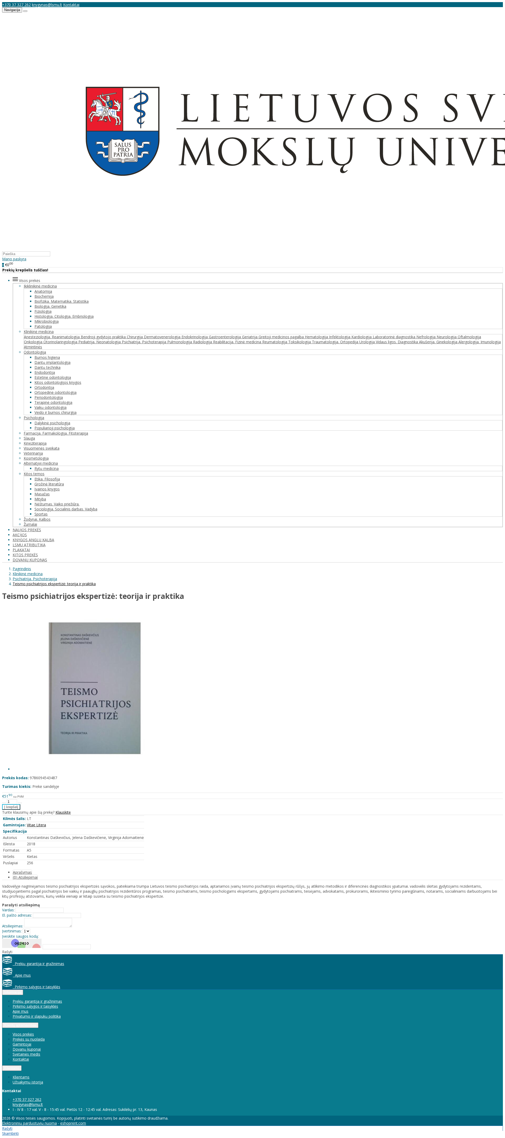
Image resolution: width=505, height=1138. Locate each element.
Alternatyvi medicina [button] (41, 463)
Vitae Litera (36, 824)
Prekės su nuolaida (29, 1039)
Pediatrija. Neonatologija (100, 341)
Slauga (29, 438)
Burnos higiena (47, 357)
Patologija (43, 326)
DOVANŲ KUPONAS (30, 559)
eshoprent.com (73, 1123)
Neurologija (447, 336)
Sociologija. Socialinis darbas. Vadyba (65, 508)
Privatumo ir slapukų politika (37, 1016)
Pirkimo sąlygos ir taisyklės (36, 986)
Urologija (367, 341)
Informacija (12, 992)
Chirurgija (135, 336)
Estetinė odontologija (52, 377)
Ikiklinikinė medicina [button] (40, 286)
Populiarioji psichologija (54, 427)
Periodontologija (48, 397)
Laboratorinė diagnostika (394, 336)
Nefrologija (426, 336)
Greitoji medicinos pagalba (282, 336)
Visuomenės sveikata (41, 448)
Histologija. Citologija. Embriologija (64, 316)
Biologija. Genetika (50, 306)
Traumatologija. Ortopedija (335, 341)
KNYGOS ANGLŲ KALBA (33, 539)
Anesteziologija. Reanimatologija (52, 336)
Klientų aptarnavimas (20, 1025)
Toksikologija (300, 341)
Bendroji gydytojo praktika (104, 336)
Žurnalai (30, 524)
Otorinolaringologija (60, 341)
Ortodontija (44, 387)
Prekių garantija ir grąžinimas (38, 963)
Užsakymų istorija (28, 1082)
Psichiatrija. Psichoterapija (144, 341)
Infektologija (340, 336)
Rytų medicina (46, 468)
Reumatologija (275, 341)
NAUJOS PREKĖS (27, 529)
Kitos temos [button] (34, 473)
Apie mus (22, 975)
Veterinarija (33, 453)
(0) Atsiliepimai (25, 877)
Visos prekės (23, 1034)
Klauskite (63, 812)
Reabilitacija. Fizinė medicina (237, 341)
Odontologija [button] (35, 352)
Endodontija (44, 372)
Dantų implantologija (52, 362)
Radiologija (203, 341)
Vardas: (8, 909)
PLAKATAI (21, 549)
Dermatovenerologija (162, 336)
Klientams (11, 1068)
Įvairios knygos (47, 488)
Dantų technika (47, 367)
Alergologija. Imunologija (479, 341)
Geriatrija (250, 336)
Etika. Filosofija (47, 478)
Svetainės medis (26, 1054)
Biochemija (44, 296)
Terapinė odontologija (53, 402)
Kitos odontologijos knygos (57, 382)
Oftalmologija (469, 336)
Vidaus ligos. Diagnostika (397, 341)
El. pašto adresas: (17, 915)
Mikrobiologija (46, 321)
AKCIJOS (20, 534)
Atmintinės (33, 346)
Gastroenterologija (225, 336)
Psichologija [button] (34, 417)
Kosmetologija (36, 458)
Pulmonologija (180, 341)
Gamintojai (22, 1044)
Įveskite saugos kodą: (20, 936)
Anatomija (43, 291)
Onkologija (33, 341)
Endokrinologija (195, 336)
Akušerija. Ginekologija (438, 341)
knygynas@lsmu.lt (47, 4)
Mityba (40, 498)
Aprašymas (22, 872)
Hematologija (317, 336)
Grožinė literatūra (49, 483)
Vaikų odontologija (50, 407)
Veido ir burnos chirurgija (55, 412)
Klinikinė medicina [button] (39, 331)
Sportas (41, 513)
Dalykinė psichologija (52, 422)
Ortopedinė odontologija (55, 392)
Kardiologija (362, 336)
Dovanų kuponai (27, 1049)
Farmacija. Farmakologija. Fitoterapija (56, 433)
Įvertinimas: (12, 930)
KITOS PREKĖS (25, 554)
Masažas (42, 493)
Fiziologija (43, 311)
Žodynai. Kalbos (37, 519)
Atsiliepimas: (12, 925)
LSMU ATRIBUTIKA (29, 544)
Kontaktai (71, 4)
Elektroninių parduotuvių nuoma (29, 1123)
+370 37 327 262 (16, 4)
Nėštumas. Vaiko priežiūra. (56, 503)
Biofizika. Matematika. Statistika (61, 301)
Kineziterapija (35, 443)
